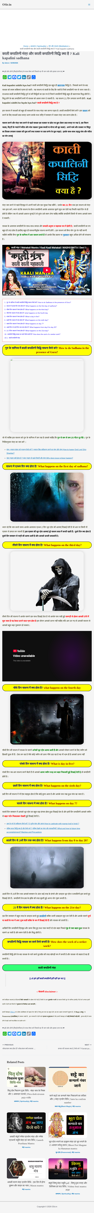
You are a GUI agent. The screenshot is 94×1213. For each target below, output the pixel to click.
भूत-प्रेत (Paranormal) (63, 1152)
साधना (85, 110)
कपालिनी (42, 916)
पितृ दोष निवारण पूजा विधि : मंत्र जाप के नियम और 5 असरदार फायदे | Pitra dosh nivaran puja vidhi (26, 1094)
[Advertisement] (47, 27)
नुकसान (66, 235)
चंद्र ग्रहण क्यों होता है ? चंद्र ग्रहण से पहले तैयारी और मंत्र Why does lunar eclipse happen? (40, 458)
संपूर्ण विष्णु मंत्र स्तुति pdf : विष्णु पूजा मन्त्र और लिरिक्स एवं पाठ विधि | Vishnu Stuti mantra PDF (67, 1186)
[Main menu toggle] (89, 4)
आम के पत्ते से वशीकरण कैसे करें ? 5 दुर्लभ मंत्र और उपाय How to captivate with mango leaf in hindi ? (43, 824)
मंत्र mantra (34, 1101)
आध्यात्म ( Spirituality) (21, 1101)
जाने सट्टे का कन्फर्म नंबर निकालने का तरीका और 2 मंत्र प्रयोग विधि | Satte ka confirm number (67, 1099)
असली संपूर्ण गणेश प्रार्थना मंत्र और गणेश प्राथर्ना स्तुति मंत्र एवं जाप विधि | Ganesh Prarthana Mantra (26, 1140)
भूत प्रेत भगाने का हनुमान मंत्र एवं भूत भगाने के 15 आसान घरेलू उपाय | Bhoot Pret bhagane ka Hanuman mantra (68, 1145)
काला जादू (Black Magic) (63, 1106)
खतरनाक (61, 85)
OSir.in (6, 4)
